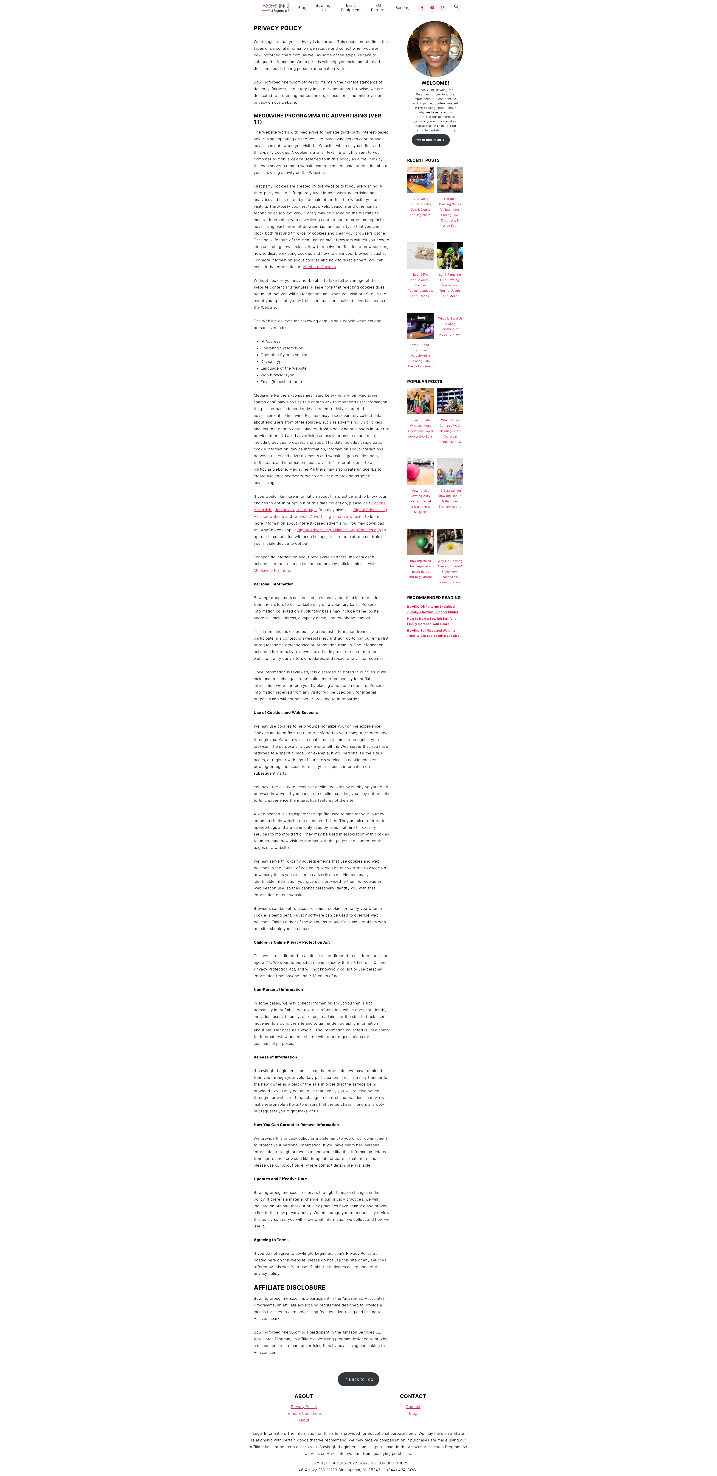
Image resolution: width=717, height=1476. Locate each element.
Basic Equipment (351, 7)
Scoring (402, 7)
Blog (302, 7)
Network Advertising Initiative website (328, 516)
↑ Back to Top (358, 1379)
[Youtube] (432, 7)
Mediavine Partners (272, 570)
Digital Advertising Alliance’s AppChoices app (339, 530)
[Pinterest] (442, 7)
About (303, 1420)
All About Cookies (319, 267)
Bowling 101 (323, 7)
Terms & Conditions (304, 1413)
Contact (413, 1406)
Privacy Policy (304, 1406)
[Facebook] (422, 7)
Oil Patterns (379, 7)
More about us (429, 140)
